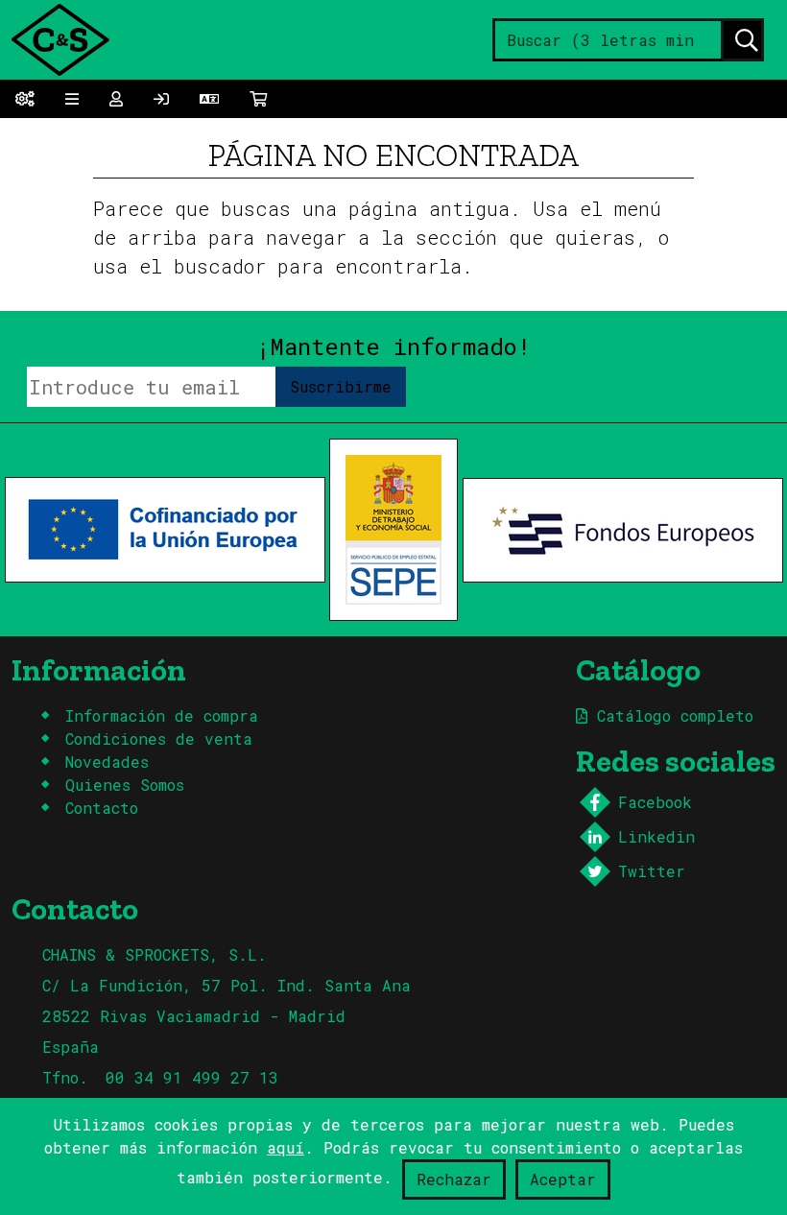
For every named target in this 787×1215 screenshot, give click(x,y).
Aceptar (563, 1179)
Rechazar (454, 1179)
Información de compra (161, 715)
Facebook (655, 802)
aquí (285, 1147)
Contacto (101, 808)
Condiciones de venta (158, 738)
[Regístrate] (161, 99)
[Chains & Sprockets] (60, 38)
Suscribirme (341, 386)
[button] (209, 99)
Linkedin (656, 836)
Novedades (107, 761)
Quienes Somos (124, 784)
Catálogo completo (670, 715)
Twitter (651, 871)
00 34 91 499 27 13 (192, 1077)
